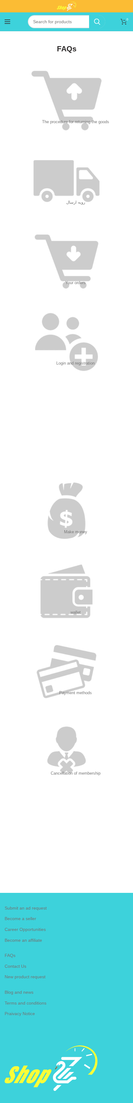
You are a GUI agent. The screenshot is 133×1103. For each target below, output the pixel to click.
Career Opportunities (25, 929)
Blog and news (19, 992)
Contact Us (15, 966)
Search (97, 21)
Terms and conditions (25, 1003)
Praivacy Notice (20, 1013)
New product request (25, 976)
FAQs (10, 955)
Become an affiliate (23, 940)
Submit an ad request (26, 908)
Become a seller (20, 918)
